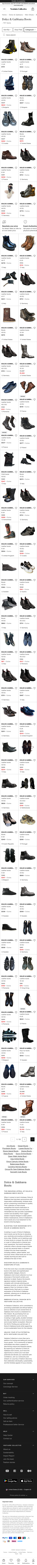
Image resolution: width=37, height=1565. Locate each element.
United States (22, 1552)
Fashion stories (9, 1462)
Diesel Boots (23, 1146)
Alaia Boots (8, 1153)
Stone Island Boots (10, 1151)
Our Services (9, 1380)
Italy (21, 1554)
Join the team (8, 1459)
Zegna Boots (26, 1151)
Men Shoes (29, 14)
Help (5, 1431)
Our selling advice (10, 1418)
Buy (4, 1394)
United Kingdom (13, 1552)
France (5, 1552)
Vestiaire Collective (12, 1445)
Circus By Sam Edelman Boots (17, 1169)
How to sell (7, 1414)
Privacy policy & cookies (17, 1495)
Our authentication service (13, 1400)
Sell (5, 1411)
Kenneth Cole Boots (18, 1172)
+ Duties (26, 67)
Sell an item (7, 1421)
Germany (29, 1552)
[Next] (24, 1139)
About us (6, 1449)
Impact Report (8, 1456)
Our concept (8, 1383)
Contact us (7, 1438)
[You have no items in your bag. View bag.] (32, 9)
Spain (16, 1554)
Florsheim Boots (9, 1148)
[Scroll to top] (32, 1139)
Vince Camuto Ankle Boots (17, 1161)
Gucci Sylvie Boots (23, 1153)
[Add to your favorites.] (16, 60)
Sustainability (8, 1452)
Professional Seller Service (13, 1424)
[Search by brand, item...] (4, 9)
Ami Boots (11, 1146)
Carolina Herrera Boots (17, 1166)
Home (4, 14)
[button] (32, 9)
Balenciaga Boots (17, 1164)
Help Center (8, 1435)
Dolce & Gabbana (16, 14)
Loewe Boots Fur (25, 1148)
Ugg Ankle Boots (17, 1159)
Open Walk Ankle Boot (17, 1156)
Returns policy (8, 1404)
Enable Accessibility (18, 1)
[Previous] (13, 1139)
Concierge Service (10, 1386)
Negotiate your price (10, 226)
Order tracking (9, 1397)
